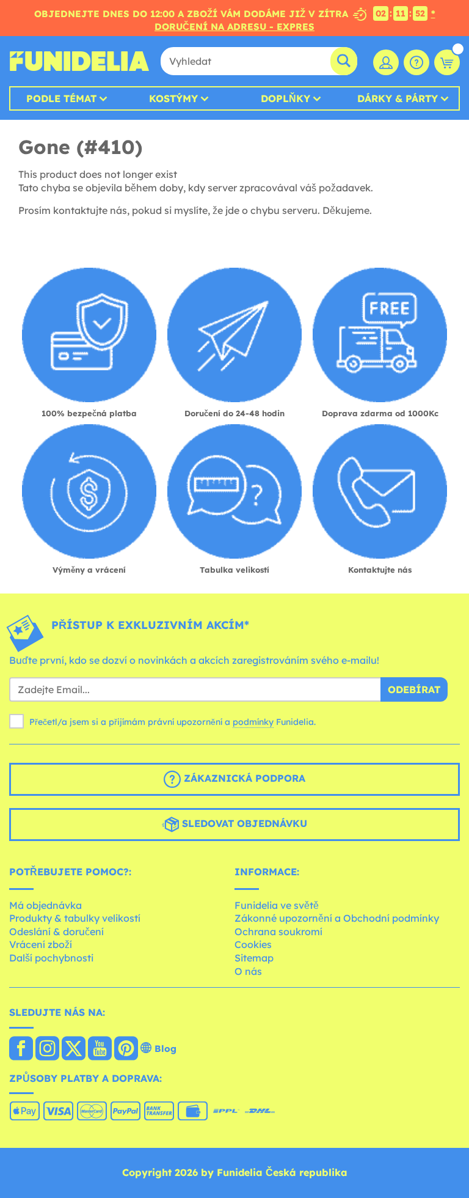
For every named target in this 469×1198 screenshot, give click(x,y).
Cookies (253, 944)
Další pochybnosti (51, 958)
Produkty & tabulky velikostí (74, 918)
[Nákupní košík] (447, 62)
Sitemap (254, 958)
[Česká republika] (21, 1049)
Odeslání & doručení (56, 931)
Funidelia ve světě (276, 905)
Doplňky (285, 98)
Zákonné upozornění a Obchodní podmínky (336, 918)
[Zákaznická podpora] (416, 62)
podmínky (253, 721)
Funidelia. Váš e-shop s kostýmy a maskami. (79, 61)
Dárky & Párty (397, 98)
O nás (248, 971)
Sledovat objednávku (243, 823)
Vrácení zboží (40, 944)
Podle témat (61, 98)
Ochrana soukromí (278, 931)
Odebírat (414, 689)
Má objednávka (45, 905)
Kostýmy (173, 98)
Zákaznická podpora (243, 778)
